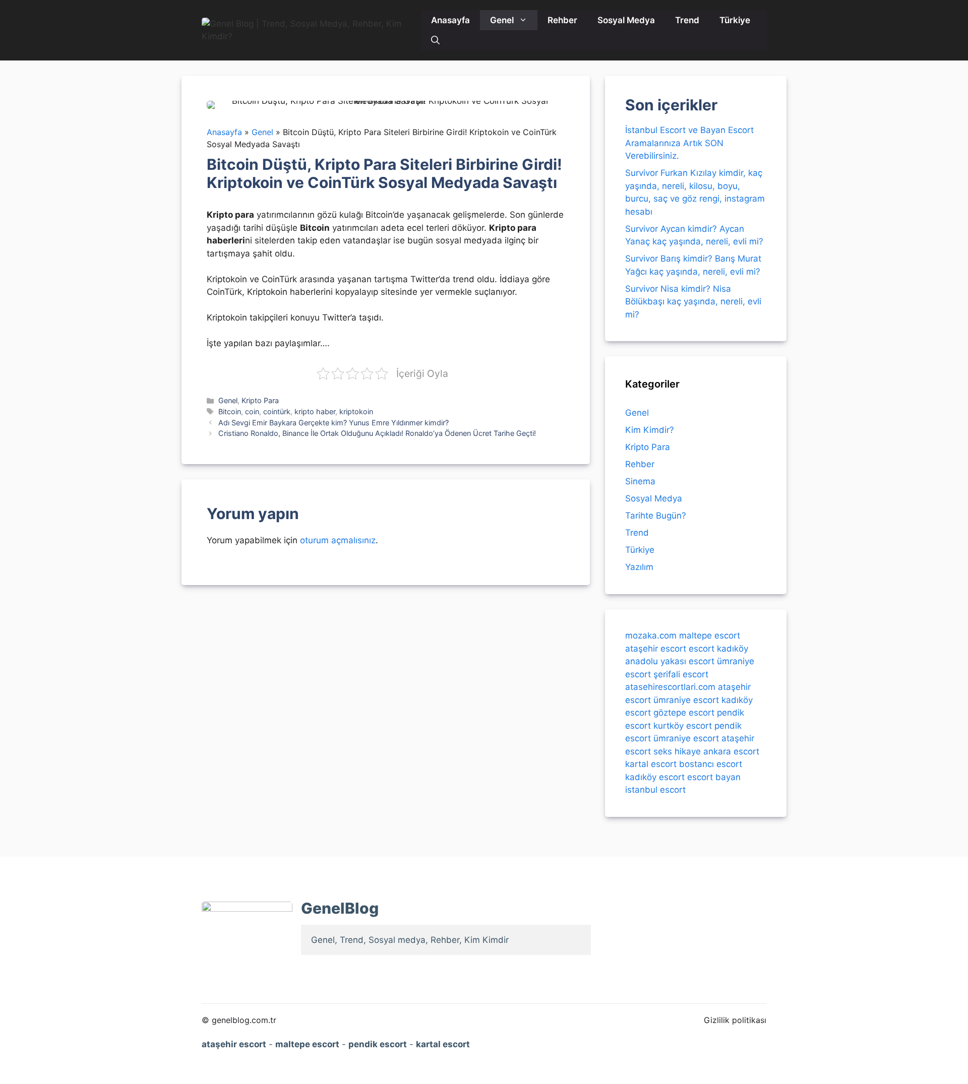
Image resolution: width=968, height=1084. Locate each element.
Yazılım (639, 567)
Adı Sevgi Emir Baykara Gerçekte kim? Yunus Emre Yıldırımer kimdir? (333, 422)
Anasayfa (450, 20)
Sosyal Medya (626, 20)
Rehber (562, 20)
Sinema (640, 481)
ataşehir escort (655, 648)
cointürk (276, 411)
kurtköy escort (682, 725)
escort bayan (714, 777)
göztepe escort (683, 713)
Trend (687, 20)
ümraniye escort (686, 699)
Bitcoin (229, 411)
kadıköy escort (655, 777)
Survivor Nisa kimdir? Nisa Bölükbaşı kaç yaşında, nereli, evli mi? (693, 302)
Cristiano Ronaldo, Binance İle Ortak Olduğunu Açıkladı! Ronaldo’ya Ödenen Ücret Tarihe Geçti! (377, 433)
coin (252, 411)
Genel (502, 20)
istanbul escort (655, 790)
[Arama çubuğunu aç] (435, 40)
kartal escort (651, 764)
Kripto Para (260, 400)
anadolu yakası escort (669, 661)
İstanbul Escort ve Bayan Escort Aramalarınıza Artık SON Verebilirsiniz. (689, 143)
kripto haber (314, 411)
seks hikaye (677, 751)
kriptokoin (356, 411)
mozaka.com (651, 635)
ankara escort (731, 751)
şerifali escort (680, 674)
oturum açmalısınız (338, 540)
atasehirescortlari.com (670, 687)
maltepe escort (709, 635)
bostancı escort (710, 764)
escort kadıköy (718, 648)
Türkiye (734, 20)
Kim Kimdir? (649, 430)
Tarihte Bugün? (655, 516)
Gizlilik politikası (735, 1020)
